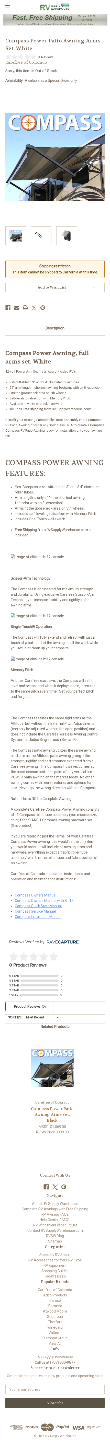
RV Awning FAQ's (55, 1214)
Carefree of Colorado (55, 1290)
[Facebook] (7, 307)
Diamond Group (55, 1338)
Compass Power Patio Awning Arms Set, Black (52, 1114)
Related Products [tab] (55, 1026)
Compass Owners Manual (35, 895)
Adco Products (55, 1295)
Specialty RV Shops (55, 1255)
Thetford (55, 1322)
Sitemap (55, 1241)
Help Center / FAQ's (55, 1220)
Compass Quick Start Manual (38, 906)
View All (55, 1343)
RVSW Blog (55, 1236)
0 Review (45, 57)
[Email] (16, 307)
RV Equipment (55, 1265)
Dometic (55, 1306)
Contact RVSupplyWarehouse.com (55, 1230)
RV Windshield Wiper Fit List (55, 1225)
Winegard (55, 1327)
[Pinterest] (42, 307)
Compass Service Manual (35, 911)
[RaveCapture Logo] (62, 942)
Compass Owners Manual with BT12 (44, 901)
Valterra (55, 1333)
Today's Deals (55, 1276)
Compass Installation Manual (38, 917)
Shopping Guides (55, 1271)
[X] (34, 307)
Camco (55, 1300)
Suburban (55, 1317)
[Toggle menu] (7, 7)
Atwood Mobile (55, 1311)
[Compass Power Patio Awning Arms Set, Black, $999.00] (52, 1068)
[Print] (25, 307)
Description (55, 328)
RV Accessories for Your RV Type (55, 1260)
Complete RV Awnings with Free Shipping (55, 1209)
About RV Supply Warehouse (55, 1204)
